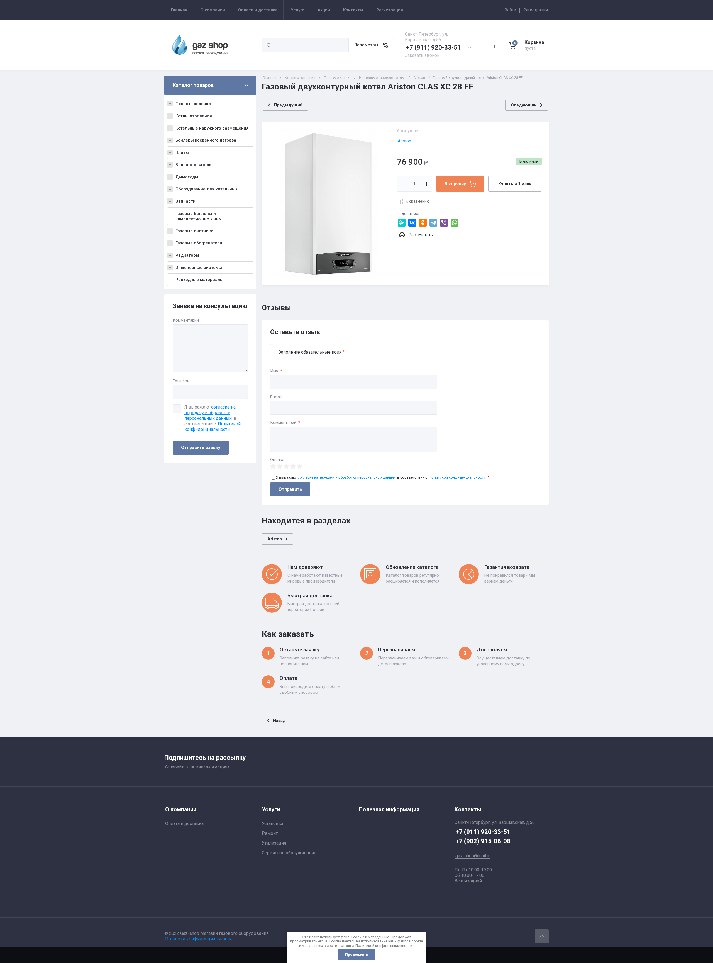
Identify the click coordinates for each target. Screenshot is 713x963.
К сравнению (418, 201)
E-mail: (276, 397)
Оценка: (277, 459)
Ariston (419, 78)
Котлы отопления (300, 78)
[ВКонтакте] (412, 223)
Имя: (276, 371)
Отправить (290, 489)
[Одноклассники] (423, 223)
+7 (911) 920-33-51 (433, 47)
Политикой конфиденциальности (212, 426)
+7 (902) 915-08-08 (483, 841)
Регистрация (536, 10)
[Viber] (444, 223)
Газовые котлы (337, 78)
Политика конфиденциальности (198, 939)
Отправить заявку (200, 447)
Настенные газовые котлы (382, 78)
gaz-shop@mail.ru (472, 855)
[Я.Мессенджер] (402, 223)
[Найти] (269, 45)
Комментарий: (285, 422)
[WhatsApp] (454, 223)
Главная (269, 78)
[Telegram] (433, 223)
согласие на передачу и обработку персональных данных (210, 412)
